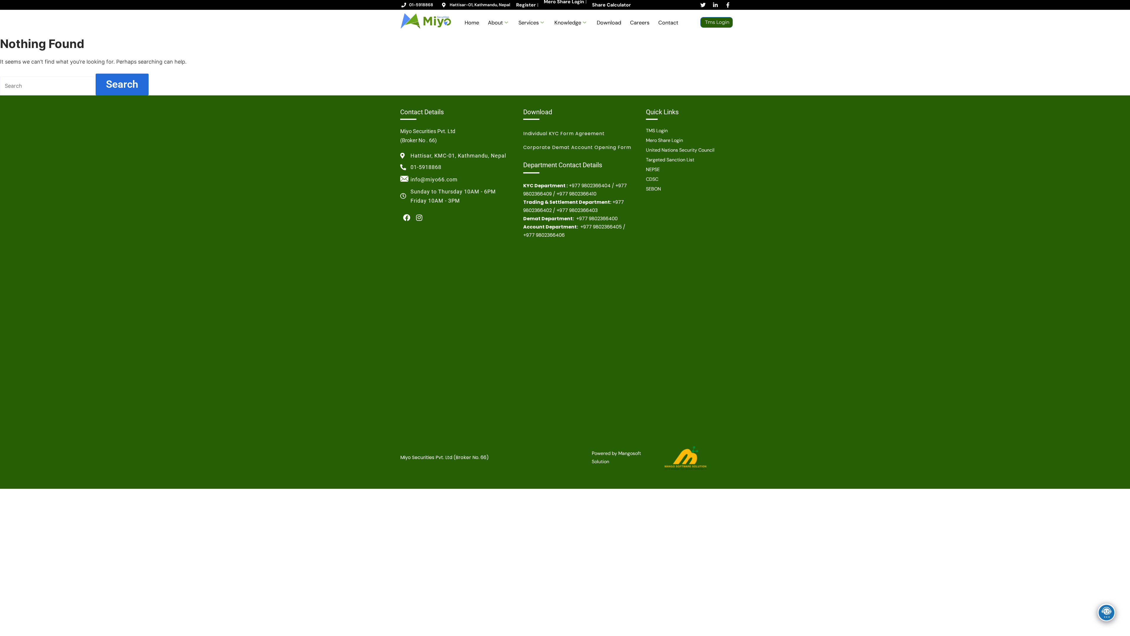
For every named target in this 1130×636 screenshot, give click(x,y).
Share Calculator (611, 5)
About (495, 22)
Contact (668, 22)
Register (526, 5)
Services (529, 22)
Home (472, 22)
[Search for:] (48, 86)
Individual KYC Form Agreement (564, 133)
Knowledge (567, 22)
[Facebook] (406, 217)
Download (609, 22)
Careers (639, 22)
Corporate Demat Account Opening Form (577, 147)
